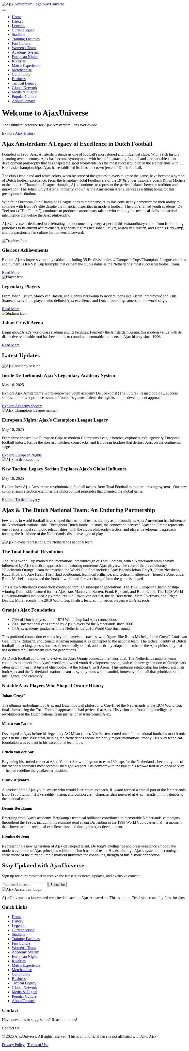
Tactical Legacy (24, 83)
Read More (10, 272)
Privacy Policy (13, 1045)
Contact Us (10, 1028)
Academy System (25, 52)
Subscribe (57, 885)
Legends (18, 26)
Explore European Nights (22, 455)
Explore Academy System (22, 406)
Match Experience (26, 65)
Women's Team (24, 48)
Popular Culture (24, 96)
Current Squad (23, 30)
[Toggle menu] (4, 10)
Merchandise (22, 70)
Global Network (24, 88)
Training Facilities (26, 39)
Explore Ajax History (18, 133)
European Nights (25, 57)
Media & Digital (24, 92)
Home (16, 17)
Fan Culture (21, 43)
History (17, 21)
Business (19, 79)
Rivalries (19, 61)
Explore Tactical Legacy (21, 499)
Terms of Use (37, 1045)
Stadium (18, 34)
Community (21, 74)
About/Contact (23, 101)
